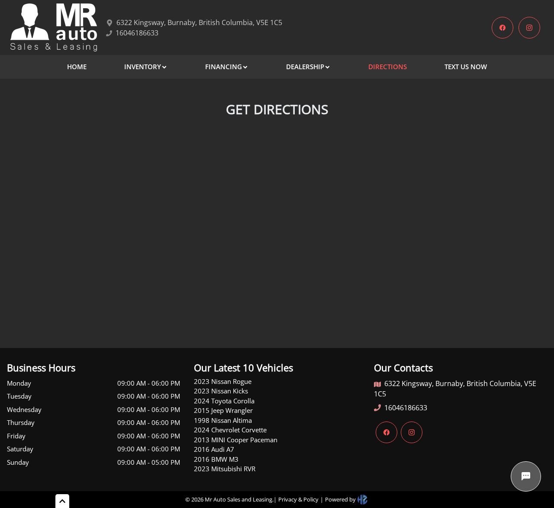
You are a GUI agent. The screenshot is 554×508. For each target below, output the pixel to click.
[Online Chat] (526, 476)
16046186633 (405, 407)
